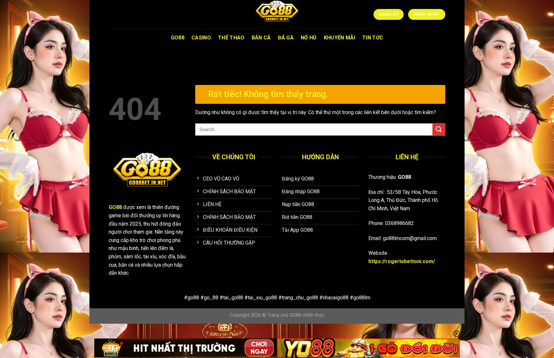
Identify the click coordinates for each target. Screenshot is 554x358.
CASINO (201, 38)
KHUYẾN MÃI (339, 38)
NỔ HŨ (309, 38)
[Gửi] (438, 129)
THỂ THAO (231, 38)
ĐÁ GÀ (286, 38)
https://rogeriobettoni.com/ (401, 261)
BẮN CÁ (261, 38)
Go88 (177, 38)
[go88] (277, 14)
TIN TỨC (372, 38)
